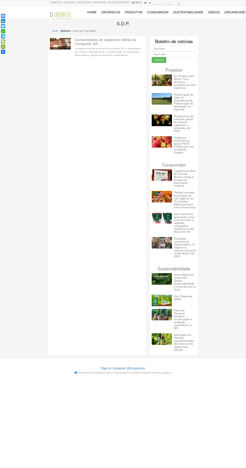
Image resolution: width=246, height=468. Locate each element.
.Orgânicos (110, 12)
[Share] (3, 51)
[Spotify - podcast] (133, 2)
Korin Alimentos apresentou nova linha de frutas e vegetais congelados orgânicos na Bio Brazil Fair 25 (184, 223)
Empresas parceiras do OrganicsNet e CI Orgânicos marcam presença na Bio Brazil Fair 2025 (185, 247)
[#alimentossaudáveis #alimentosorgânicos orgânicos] (182, 389)
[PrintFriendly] (3, 46)
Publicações (99, 2)
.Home (91, 12)
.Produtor (133, 12)
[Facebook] (141, 2)
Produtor (173, 70)
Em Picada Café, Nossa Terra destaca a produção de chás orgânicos (185, 82)
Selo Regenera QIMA (183, 297)
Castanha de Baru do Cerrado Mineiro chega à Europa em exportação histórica (185, 178)
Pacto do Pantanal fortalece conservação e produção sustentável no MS (183, 319)
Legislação (69, 2)
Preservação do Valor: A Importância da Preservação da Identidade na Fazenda (183, 102)
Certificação (84, 2)
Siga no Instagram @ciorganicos (123, 368)
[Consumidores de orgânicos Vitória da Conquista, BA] (60, 43)
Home (55, 31)
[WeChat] (3, 41)
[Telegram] (3, 36)
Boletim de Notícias (118, 2)
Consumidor (174, 164)
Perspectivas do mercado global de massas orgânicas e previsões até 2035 (183, 123)
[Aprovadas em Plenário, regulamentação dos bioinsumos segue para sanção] (162, 339)
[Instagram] (137, 2)
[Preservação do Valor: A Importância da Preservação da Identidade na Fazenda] (162, 99)
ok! (179, 4)
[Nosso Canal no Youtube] (145, 2)
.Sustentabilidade (187, 12)
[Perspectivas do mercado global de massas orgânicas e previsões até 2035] (162, 120)
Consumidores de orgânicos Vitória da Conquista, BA (105, 42)
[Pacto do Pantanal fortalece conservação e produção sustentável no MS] (162, 314)
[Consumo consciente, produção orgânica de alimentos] (103, 389)
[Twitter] (3, 26)
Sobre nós (55, 2)
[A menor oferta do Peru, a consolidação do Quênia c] (25, 398)
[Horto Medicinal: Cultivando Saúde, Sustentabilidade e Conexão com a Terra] (162, 279)
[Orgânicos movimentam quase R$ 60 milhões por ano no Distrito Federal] (162, 142)
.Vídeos (213, 12)
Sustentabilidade (174, 268)
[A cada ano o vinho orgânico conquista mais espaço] (142, 398)
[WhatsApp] (3, 31)
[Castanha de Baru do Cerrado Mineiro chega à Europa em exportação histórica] (162, 175)
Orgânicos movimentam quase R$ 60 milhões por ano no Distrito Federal (184, 145)
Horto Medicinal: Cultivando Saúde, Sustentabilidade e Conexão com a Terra (184, 282)
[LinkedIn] (3, 21)
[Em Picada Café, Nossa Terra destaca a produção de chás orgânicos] (162, 80)
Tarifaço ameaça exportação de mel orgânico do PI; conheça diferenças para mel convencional (184, 199)
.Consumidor (157, 12)
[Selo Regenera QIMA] (162, 300)
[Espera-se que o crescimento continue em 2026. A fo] (64, 400)
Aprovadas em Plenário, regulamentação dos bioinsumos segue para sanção (184, 342)
